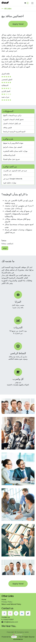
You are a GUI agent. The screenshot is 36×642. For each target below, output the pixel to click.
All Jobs (7, 8)
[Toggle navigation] (32, 3)
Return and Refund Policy (11, 604)
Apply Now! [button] (18, 24)
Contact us (6, 617)
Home (4, 599)
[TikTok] (28, 613)
